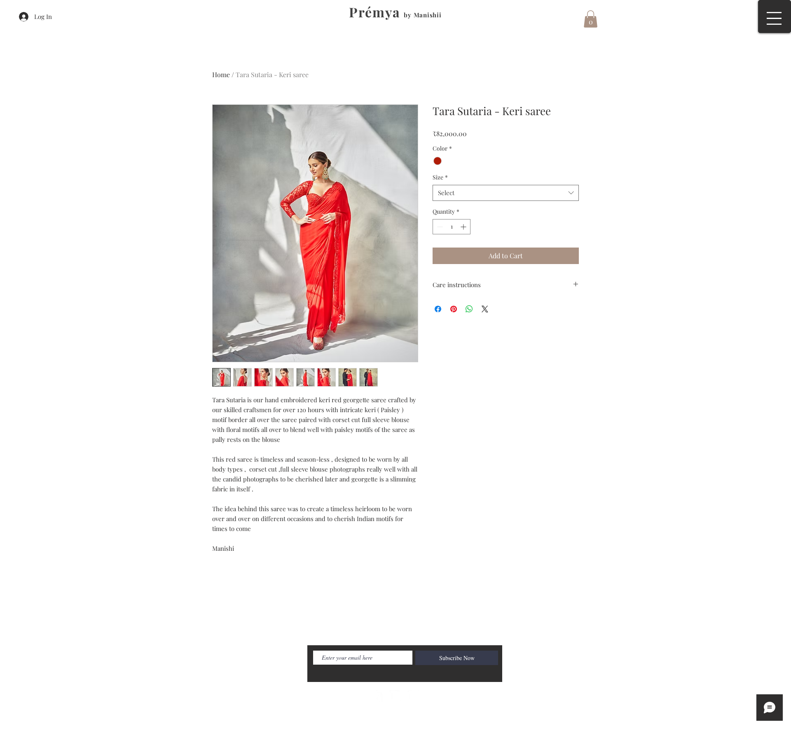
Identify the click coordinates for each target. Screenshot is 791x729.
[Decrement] (439, 226)
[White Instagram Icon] (413, 696)
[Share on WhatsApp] (469, 309)
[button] (774, 18)
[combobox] (506, 193)
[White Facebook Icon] (377, 696)
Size (440, 177)
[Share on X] (485, 309)
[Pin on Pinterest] (454, 309)
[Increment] (464, 226)
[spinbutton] (451, 226)
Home (221, 74)
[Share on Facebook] (438, 309)
